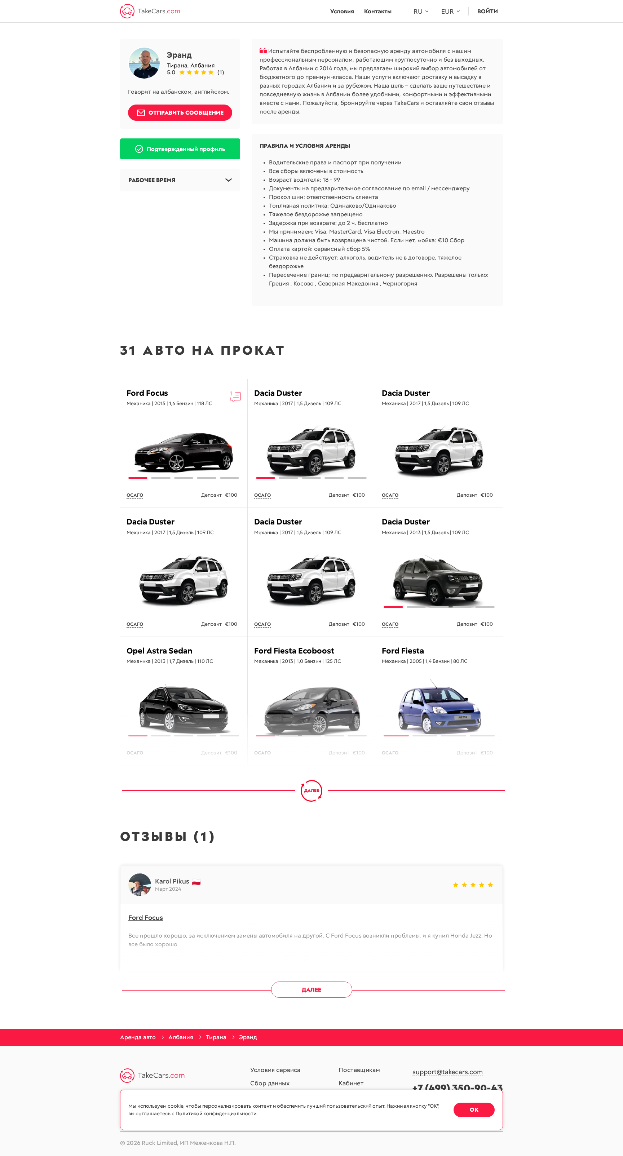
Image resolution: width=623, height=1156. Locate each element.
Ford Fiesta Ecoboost (294, 651)
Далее (311, 989)
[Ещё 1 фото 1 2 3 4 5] (311, 451)
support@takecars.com (447, 1072)
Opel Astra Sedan (159, 651)
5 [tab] (229, 478)
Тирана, (178, 65)
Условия (342, 11)
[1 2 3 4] (439, 709)
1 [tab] (137, 478)
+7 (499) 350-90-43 (457, 1088)
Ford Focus (147, 393)
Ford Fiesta (403, 651)
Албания (202, 65)
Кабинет (351, 1083)
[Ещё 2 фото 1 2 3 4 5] (184, 709)
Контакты (378, 11)
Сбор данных (270, 1083)
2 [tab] (160, 478)
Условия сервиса (275, 1070)
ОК (474, 1109)
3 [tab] (183, 478)
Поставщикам (359, 1070)
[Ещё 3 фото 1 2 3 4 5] (184, 451)
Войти (487, 11)
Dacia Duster (278, 393)
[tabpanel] (439, 451)
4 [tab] (206, 478)
